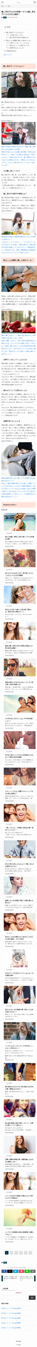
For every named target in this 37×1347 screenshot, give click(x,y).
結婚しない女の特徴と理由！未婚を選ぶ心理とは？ (19, 902)
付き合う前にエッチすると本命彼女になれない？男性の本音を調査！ (19, 756)
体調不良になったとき (17, 48)
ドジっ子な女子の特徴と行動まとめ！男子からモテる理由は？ (19, 1197)
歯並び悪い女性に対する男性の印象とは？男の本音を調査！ (19, 647)
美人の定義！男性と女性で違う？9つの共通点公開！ (19, 538)
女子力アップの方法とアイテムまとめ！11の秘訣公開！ (19, 974)
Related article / (11, 51)
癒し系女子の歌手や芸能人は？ (19, 37)
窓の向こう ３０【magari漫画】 (11, 1308)
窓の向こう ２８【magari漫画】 (11, 1318)
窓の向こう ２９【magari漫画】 (11, 1313)
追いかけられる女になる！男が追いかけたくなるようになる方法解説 (19, 574)
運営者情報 (18, 1341)
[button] (4, 1271)
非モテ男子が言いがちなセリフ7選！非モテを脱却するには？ (19, 865)
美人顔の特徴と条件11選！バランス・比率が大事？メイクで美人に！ (19, 1124)
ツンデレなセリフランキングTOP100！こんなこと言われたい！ (19, 1047)
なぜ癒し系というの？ (17, 35)
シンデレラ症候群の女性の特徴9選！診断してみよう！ (19, 1233)
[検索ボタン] (34, 2)
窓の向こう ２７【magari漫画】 (11, 1323)
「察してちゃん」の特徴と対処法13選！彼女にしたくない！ (19, 829)
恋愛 (5, 17)
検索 (32, 1297)
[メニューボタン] (2, 2)
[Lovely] (18, 2)
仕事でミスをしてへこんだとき (19, 43)
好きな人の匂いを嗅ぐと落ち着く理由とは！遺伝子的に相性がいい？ (18, 611)
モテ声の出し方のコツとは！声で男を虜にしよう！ (19, 720)
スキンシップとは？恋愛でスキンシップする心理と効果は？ (19, 792)
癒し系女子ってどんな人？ (15, 32)
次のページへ (7, 55)
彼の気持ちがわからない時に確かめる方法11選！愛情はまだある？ (19, 1088)
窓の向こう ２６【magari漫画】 (11, 1327)
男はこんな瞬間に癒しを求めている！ (19, 40)
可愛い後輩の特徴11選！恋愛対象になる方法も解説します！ (19, 1160)
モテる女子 (9, 533)
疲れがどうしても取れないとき (19, 45)
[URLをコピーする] (33, 1271)
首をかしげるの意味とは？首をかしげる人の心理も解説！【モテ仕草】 (19, 938)
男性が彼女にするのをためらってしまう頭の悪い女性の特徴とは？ (19, 683)
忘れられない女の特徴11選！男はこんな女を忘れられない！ (19, 1011)
